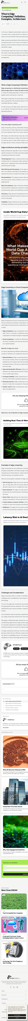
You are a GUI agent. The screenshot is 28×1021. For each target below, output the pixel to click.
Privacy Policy (5, 1011)
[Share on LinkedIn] (14, 24)
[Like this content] (2, 24)
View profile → (6, 727)
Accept (17, 1017)
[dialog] (17, 1012)
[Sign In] (16, 648)
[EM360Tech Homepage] (14, 980)
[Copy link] (17, 24)
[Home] (6, 3)
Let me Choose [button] (17, 1015)
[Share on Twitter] (11, 24)
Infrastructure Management (10, 7)
